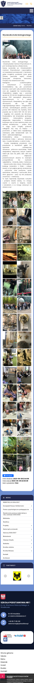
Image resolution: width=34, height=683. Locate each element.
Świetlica (6, 522)
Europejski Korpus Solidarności (13, 506)
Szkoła (3, 656)
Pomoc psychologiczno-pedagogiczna (16, 509)
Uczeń (3, 665)
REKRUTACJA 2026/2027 (11, 502)
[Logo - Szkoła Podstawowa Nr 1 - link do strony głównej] (11, 4)
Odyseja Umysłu (8, 540)
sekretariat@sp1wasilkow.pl (27, 4)
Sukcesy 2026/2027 (9, 533)
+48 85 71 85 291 (31, 4)
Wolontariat (7, 536)
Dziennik (4, 662)
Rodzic (3, 668)
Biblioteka (6, 518)
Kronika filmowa (8, 551)
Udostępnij (9, 475)
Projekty (5, 525)
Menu (8, 498)
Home (23, 25)
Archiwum (6, 558)
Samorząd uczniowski (10, 529)
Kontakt (5, 554)
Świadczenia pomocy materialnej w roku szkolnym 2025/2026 (15, 514)
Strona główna (7, 653)
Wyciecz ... (29, 25)
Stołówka (6, 543)
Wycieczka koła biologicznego (17, 35)
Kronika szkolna (8, 547)
